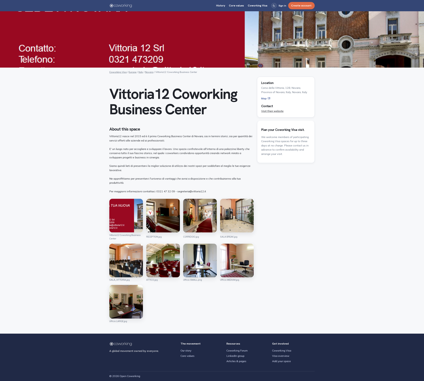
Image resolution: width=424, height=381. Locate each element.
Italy (140, 72)
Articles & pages (236, 361)
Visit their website (272, 111)
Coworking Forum (237, 350)
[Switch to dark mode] (274, 5)
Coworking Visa (257, 5)
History (220, 5)
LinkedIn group (235, 355)
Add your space (281, 361)
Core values (236, 5)
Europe (132, 72)
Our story (186, 350)
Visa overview (280, 355)
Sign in (282, 5)
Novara (149, 72)
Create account (301, 5)
